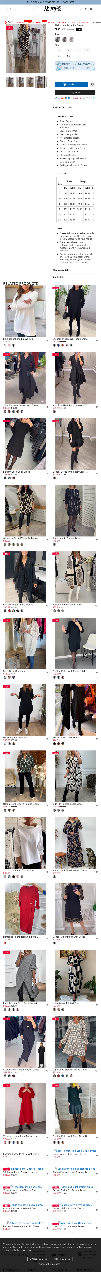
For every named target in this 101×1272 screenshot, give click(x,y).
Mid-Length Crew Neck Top (17, 737)
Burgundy (64, 39)
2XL (59, 56)
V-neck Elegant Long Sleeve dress (21, 1136)
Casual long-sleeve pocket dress (21, 1070)
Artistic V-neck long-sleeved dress (70, 405)
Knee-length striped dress (66, 538)
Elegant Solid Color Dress (65, 737)
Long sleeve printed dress (66, 1003)
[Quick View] (46, 340)
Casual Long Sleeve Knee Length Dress (70, 339)
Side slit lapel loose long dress (20, 405)
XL (88, 50)
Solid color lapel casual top (18, 870)
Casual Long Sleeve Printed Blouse (21, 804)
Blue (71, 39)
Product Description (63, 107)
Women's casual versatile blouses (21, 538)
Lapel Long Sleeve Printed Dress (69, 1070)
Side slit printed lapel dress (67, 804)
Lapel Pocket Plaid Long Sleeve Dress (70, 1202)
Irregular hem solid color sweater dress (21, 1003)
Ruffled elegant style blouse (18, 605)
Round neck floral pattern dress (69, 870)
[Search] (34, 9)
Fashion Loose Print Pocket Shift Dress (21, 1202)
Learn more (25, 1250)
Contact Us (58, 277)
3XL (68, 56)
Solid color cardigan (14, 671)
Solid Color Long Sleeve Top (18, 339)
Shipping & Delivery (63, 270)
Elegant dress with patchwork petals (70, 472)
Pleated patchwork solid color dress (70, 1136)
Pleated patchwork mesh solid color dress (70, 671)
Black (57, 39)
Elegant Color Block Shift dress (68, 937)
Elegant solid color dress (16, 472)
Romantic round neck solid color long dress (21, 937)
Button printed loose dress (67, 605)
